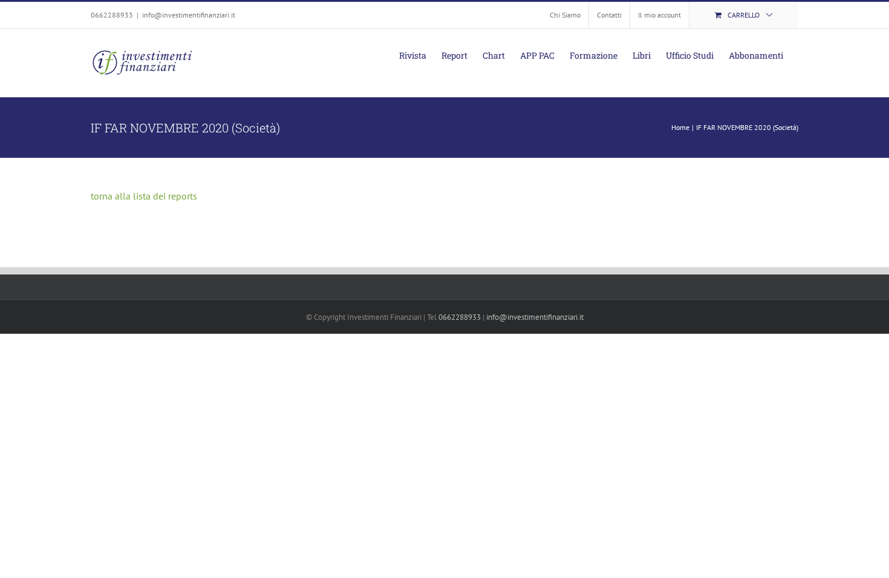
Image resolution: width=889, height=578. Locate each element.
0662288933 (459, 317)
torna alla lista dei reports (144, 196)
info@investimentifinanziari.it (188, 14)
